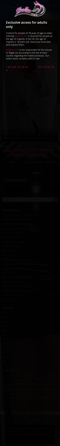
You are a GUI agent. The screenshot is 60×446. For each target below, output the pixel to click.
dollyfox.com (21, 36)
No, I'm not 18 (46, 67)
